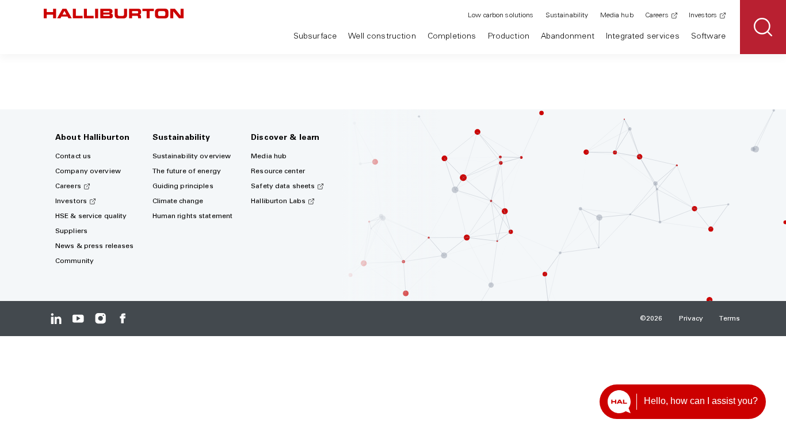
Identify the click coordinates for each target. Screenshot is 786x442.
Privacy (691, 318)
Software (708, 37)
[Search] (763, 27)
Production (508, 37)
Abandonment (567, 37)
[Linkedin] (56, 318)
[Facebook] (122, 318)
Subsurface (315, 37)
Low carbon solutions (500, 15)
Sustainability (567, 15)
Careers (657, 15)
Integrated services (643, 37)
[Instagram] (100, 318)
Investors (703, 15)
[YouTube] (78, 318)
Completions (452, 37)
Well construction (381, 37)
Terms (729, 318)
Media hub (617, 15)
